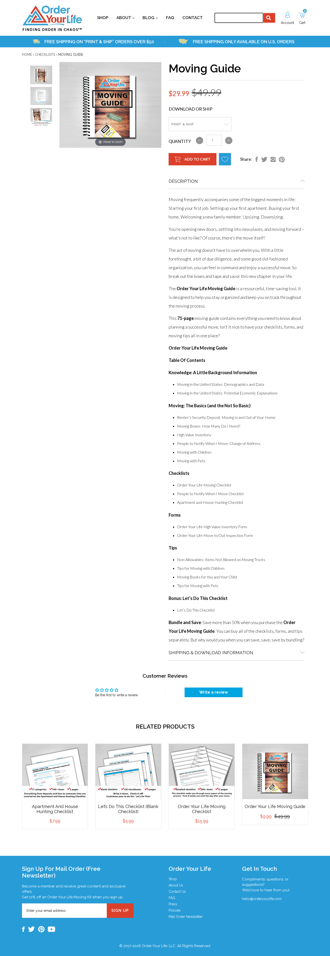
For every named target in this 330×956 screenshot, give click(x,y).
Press (173, 904)
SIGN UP (120, 910)
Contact (192, 17)
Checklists (45, 54)
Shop (102, 17)
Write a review (213, 692)
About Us (176, 885)
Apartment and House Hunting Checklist (55, 809)
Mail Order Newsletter (186, 917)
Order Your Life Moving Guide (275, 806)
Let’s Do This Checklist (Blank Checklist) (128, 809)
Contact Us (177, 891)
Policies (175, 910)
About (125, 17)
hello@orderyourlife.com (262, 899)
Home (27, 54)
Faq (170, 17)
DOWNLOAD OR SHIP (190, 109)
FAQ (172, 898)
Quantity (180, 141)
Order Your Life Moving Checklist (201, 809)
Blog (150, 17)
